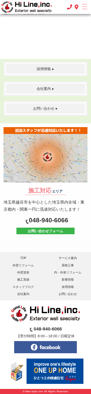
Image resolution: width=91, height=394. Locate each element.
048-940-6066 (48, 220)
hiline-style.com (34, 391)
